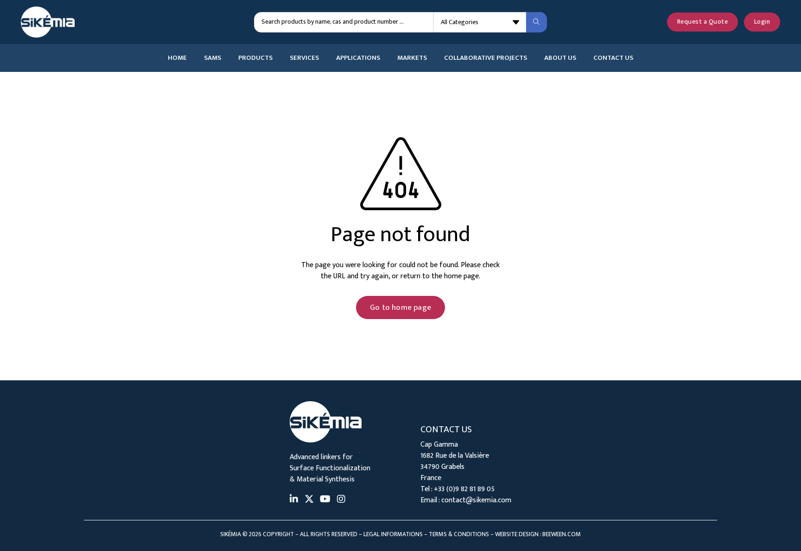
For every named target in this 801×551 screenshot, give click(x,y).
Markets (412, 58)
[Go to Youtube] (325, 500)
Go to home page (400, 307)
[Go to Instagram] (341, 500)
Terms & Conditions (459, 534)
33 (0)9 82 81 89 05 (466, 489)
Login (762, 21)
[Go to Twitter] (309, 500)
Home (177, 58)
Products (255, 58)
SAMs (212, 58)
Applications (358, 58)
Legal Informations (393, 534)
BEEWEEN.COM (561, 534)
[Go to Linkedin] (294, 500)
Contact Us (613, 58)
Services (304, 58)
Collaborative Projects (485, 58)
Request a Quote (702, 21)
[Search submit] (536, 22)
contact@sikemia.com (476, 500)
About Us (560, 58)
